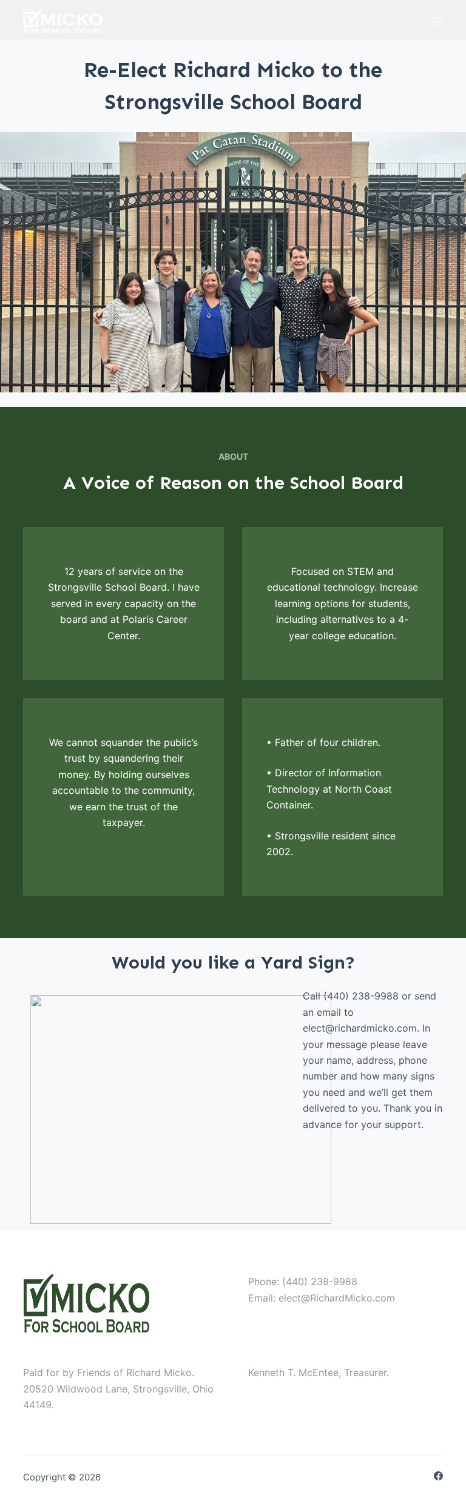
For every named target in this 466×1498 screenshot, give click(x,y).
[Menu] (437, 21)
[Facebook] (438, 1475)
